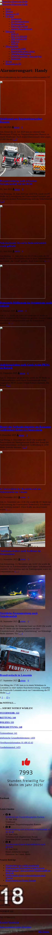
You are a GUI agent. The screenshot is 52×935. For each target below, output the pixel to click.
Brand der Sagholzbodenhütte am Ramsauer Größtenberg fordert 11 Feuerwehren (25, 428)
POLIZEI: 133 (7, 722)
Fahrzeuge (10, 31)
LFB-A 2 (15, 41)
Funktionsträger (18, 24)
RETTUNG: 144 (8, 717)
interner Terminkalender (21, 29)
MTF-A (14, 44)
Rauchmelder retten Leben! (23, 51)
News (8, 9)
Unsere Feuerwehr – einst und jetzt (26, 56)
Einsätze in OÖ (12, 14)
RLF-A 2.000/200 (19, 36)
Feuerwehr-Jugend (19, 26)
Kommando (16, 19)
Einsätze (9, 11)
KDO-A (14, 34)
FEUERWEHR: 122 (9, 713)
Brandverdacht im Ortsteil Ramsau (21, 880)
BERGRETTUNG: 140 (11, 727)
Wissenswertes (12, 46)
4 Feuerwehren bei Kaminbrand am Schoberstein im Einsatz (20, 490)
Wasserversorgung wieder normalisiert (22, 865)
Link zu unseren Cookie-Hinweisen (15, 927)
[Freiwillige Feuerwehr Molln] (13, 1)
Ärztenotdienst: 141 (8, 733)
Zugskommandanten (20, 21)
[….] (15, 139)
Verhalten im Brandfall (21, 53)
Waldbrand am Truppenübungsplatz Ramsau (25, 817)
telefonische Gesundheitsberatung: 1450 (17, 738)
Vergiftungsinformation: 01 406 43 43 (16, 742)
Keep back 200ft (18, 49)
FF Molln (10, 16)
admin (16, 127)
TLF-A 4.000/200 (19, 39)
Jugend (9, 61)
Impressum (16, 58)
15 (7, 697)
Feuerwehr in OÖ (13, 63)
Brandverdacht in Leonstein (16, 675)
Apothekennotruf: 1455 (10, 747)
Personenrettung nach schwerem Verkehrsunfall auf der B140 (18, 182)
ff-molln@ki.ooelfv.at (9, 922)
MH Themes (43, 931)
